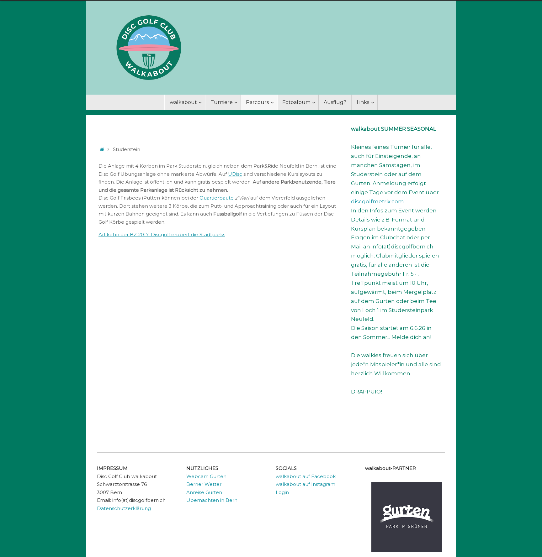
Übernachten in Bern (211, 500)
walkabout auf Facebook (306, 476)
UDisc (235, 174)
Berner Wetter (203, 484)
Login (282, 492)
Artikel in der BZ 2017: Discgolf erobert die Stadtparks (161, 234)
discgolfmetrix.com (377, 201)
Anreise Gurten (204, 492)
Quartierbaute (216, 198)
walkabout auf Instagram (305, 484)
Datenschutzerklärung (124, 508)
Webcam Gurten (206, 476)
